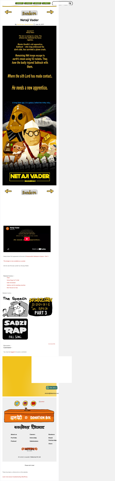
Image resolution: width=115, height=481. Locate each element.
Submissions (34, 441)
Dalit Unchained (11, 282)
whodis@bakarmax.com (52, 393)
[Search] (70, 3)
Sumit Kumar (29, 24)
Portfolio (14, 438)
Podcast (13, 441)
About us (14, 434)
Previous (8, 13)
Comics (28, 3)
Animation (37, 3)
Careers (32, 434)
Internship (33, 438)
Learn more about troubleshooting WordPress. (15, 476)
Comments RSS (51, 343)
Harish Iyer (20, 24)
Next (50, 13)
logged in (13, 352)
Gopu (8, 277)
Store (46, 3)
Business (19, 3)
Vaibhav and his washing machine (16, 285)
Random (29, 13)
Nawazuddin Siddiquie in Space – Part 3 (37, 256)
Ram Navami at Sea (12, 287)
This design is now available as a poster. (14, 261)
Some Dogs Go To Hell (13, 280)
